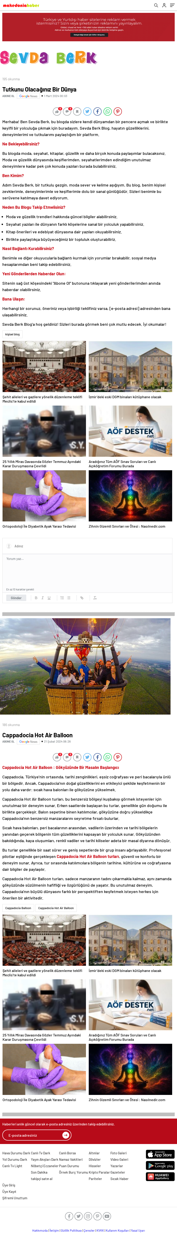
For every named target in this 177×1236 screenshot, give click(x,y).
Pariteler (95, 1179)
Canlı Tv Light (12, 1166)
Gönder (16, 598)
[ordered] (62, 598)
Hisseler (95, 1166)
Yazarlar (116, 1166)
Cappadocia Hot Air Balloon (56, 908)
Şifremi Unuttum (14, 1198)
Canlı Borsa (67, 1153)
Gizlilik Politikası (71, 1230)
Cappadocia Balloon (18, 908)
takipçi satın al (42, 1179)
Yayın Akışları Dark (44, 1159)
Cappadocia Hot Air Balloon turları (88, 856)
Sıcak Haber (119, 1179)
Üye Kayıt (9, 1191)
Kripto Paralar (99, 1172)
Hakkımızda (40, 1230)
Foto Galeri (118, 1153)
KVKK (100, 1230)
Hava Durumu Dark (16, 1153)
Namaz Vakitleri (71, 1159)
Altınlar (94, 1153)
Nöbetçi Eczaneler (45, 1166)
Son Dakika (39, 1172)
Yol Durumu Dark (14, 1159)
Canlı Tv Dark (40, 1153)
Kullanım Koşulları (117, 1230)
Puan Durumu (69, 1166)
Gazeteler (117, 1172)
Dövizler (95, 1159)
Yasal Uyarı (138, 1230)
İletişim (54, 1230)
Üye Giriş (8, 1185)
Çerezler (89, 1230)
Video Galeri (119, 1159)
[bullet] (68, 598)
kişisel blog (12, 334)
